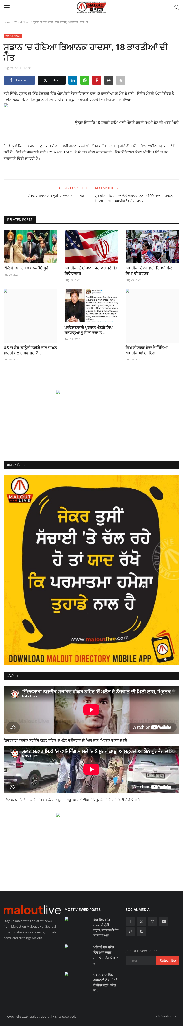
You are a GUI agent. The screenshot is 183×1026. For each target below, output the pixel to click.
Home (7, 22)
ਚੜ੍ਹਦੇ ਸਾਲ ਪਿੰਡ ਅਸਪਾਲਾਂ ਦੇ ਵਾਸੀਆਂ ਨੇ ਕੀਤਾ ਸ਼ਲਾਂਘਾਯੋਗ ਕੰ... (105, 982)
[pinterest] (130, 931)
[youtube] (163, 921)
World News (21, 22)
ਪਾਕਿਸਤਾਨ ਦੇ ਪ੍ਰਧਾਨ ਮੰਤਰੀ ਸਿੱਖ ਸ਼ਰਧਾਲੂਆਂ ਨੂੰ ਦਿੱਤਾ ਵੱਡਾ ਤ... (88, 330)
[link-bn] (91, 423)
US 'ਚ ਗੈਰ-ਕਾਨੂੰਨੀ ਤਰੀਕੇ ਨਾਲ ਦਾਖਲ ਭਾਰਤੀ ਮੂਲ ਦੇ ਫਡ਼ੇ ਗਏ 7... (30, 350)
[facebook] (130, 921)
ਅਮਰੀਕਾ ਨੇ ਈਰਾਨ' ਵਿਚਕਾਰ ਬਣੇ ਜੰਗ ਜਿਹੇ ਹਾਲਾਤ (91, 271)
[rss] (141, 931)
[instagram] (152, 921)
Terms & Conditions (162, 1016)
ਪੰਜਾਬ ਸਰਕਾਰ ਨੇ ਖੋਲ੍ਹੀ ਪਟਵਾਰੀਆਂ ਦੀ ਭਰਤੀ (57, 195)
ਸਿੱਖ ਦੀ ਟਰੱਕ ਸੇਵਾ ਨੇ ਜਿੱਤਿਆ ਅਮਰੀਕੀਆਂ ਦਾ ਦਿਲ (147, 350)
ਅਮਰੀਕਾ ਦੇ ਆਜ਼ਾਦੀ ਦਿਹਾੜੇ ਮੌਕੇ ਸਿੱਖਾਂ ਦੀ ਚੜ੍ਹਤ (149, 271)
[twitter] (141, 921)
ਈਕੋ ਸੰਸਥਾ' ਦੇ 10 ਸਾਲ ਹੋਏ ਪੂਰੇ (26, 268)
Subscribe (168, 960)
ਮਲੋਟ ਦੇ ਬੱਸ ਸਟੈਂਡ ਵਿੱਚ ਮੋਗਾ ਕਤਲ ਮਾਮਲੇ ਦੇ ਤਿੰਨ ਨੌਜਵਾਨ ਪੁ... (105, 955)
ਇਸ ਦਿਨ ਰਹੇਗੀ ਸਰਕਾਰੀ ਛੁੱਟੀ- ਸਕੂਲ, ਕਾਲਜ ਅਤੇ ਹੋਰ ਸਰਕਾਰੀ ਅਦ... (105, 927)
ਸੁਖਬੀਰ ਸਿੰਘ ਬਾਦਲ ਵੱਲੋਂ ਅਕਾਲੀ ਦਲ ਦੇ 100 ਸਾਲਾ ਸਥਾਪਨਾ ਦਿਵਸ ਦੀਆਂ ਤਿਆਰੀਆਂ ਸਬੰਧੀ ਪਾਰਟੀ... (134, 198)
